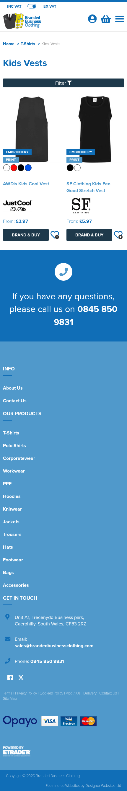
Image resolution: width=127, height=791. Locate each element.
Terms (7, 693)
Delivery (90, 693)
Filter (61, 83)
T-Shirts (28, 43)
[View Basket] (105, 18)
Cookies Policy (51, 693)
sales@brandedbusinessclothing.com (54, 645)
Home (8, 43)
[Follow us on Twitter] (21, 678)
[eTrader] (63, 751)
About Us (13, 388)
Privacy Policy (26, 693)
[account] (92, 18)
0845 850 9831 (47, 661)
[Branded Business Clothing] (43, 22)
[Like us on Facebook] (10, 678)
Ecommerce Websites (62, 785)
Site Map (10, 698)
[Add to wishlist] (55, 235)
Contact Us (15, 400)
